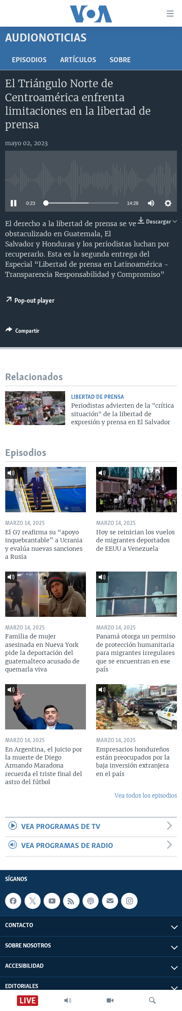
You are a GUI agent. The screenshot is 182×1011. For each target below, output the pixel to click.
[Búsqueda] (152, 1000)
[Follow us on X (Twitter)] (33, 901)
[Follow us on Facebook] (13, 901)
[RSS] (71, 901)
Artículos (78, 60)
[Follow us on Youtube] (52, 901)
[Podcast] (91, 901)
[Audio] (67, 1000)
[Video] (110, 1000)
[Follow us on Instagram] (129, 901)
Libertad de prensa (97, 397)
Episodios (29, 60)
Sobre (120, 60)
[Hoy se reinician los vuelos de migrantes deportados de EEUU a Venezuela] (136, 489)
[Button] (22, 332)
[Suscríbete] (110, 901)
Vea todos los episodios (146, 795)
